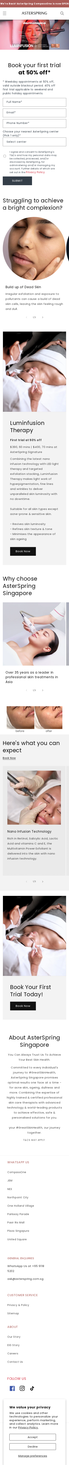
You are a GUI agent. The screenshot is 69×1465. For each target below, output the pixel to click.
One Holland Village (20, 1206)
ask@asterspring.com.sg (25, 1279)
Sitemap (13, 1313)
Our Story (13, 1337)
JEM (10, 1180)
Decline (33, 1446)
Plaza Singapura (18, 1231)
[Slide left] (26, 317)
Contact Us (15, 1362)
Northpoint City (18, 1197)
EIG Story (13, 1345)
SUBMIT (17, 180)
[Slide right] (43, 317)
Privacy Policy (35, 172)
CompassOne (16, 1172)
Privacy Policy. (28, 1427)
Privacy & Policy (18, 1305)
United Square (17, 1239)
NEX (9, 1189)
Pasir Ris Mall (15, 1222)
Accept (33, 1437)
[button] (5, 13)
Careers (12, 1353)
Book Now (23, 551)
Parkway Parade (18, 1214)
